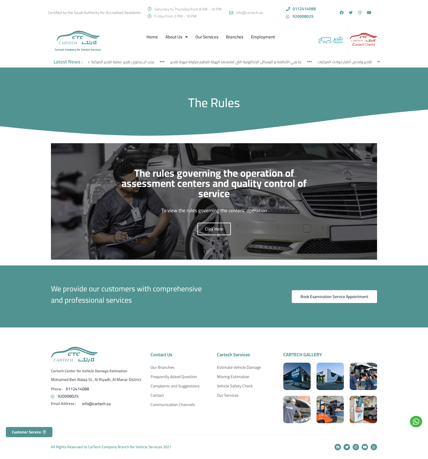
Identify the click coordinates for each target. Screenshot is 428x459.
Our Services (206, 37)
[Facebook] (341, 12)
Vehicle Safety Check (235, 386)
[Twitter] (350, 12)
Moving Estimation (233, 376)
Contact (157, 395)
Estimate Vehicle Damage (239, 367)
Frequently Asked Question (174, 376)
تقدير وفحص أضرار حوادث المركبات (333, 61)
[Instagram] (359, 12)
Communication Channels (173, 404)
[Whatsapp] (374, 447)
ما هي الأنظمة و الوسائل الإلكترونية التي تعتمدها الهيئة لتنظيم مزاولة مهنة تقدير (223, 61)
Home (152, 37)
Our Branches (162, 367)
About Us (173, 37)
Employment (263, 37)
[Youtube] (369, 12)
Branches (234, 37)
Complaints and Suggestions (175, 386)
